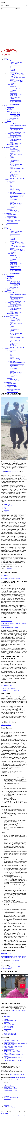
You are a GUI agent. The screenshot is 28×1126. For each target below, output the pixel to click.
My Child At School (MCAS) (11, 1097)
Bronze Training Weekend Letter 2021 (10, 627)
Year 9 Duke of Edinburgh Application (10, 578)
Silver (5, 507)
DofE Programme (5, 575)
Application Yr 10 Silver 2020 (8, 688)
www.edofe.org (9, 962)
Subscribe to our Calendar (10, 1088)
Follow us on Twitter (9, 1086)
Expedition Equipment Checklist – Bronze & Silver (13, 956)
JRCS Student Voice (9, 1027)
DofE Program (7, 1053)
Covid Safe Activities (9, 1049)
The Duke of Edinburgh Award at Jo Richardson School (13, 1058)
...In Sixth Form (8, 1106)
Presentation (10, 691)
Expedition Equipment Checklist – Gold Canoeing (13, 957)
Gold (5, 508)
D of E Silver (4, 691)
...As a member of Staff (9, 1107)
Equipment (6, 510)
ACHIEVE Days (8, 1029)
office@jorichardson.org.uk (17, 1074)
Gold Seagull (7, 1016)
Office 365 (6, 1096)
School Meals (7, 1023)
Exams (5, 1017)
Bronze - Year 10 (8, 505)
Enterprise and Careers (9, 1031)
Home (2, 471)
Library (5, 1030)
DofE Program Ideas (6, 725)
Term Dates (6, 1022)
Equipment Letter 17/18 (6, 953)
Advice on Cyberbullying (10, 1033)
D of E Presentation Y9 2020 (11, 1050)
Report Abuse (7, 1099)
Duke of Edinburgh (8, 1026)
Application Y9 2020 (9, 1042)
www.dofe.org (8, 568)
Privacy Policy (4, 1113)
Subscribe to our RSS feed (10, 1090)
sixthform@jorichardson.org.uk (17, 1077)
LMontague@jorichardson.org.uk (18, 1010)
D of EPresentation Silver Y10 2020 (12, 1051)
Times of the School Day (10, 1020)
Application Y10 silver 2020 (11, 1040)
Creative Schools (17, 1115)
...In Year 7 (6, 1105)
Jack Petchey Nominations (10, 1034)
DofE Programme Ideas (6, 621)
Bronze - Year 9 (7, 504)
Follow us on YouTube (9, 1087)
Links (5, 511)
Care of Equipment (5, 954)
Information (8, 471)
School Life (15, 471)
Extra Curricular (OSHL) (10, 1024)
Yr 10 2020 (16, 691)
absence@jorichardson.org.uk (20, 1079)
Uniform (6, 1019)
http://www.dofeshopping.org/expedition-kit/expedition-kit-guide (11, 967)
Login (24, 1115)
